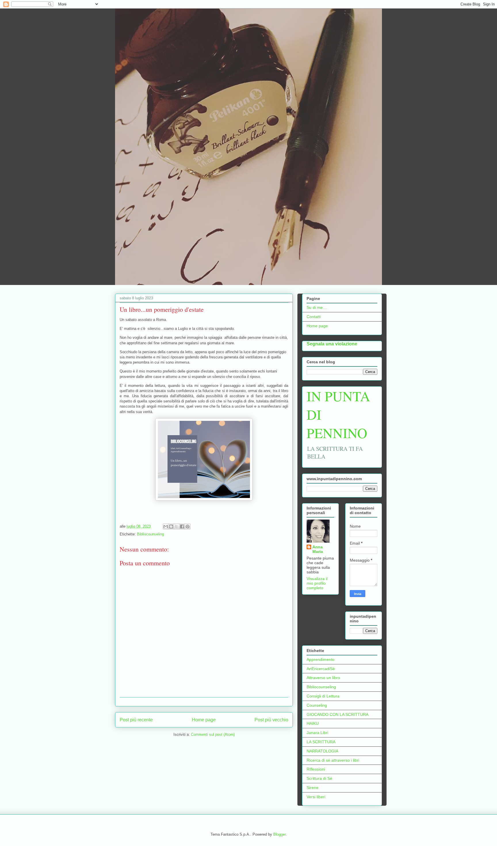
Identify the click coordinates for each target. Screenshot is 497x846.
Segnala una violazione (332, 343)
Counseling (317, 705)
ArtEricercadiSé (321, 668)
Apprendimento (320, 659)
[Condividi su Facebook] (182, 526)
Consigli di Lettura (323, 696)
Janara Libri (317, 732)
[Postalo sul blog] (171, 526)
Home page (204, 719)
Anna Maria (317, 549)
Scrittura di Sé (319, 778)
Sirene (312, 787)
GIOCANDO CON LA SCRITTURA (337, 714)
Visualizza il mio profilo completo (317, 583)
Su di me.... (317, 307)
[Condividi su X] (176, 526)
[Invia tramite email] (166, 526)
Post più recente (136, 719)
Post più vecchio (271, 719)
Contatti (314, 316)
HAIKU (313, 723)
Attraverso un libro (323, 677)
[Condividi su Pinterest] (187, 526)
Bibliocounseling (150, 534)
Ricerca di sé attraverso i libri (333, 760)
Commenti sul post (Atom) (213, 734)
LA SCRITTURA (321, 741)
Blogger (279, 834)
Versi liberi (316, 796)
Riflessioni (316, 769)
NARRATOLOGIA (322, 751)
